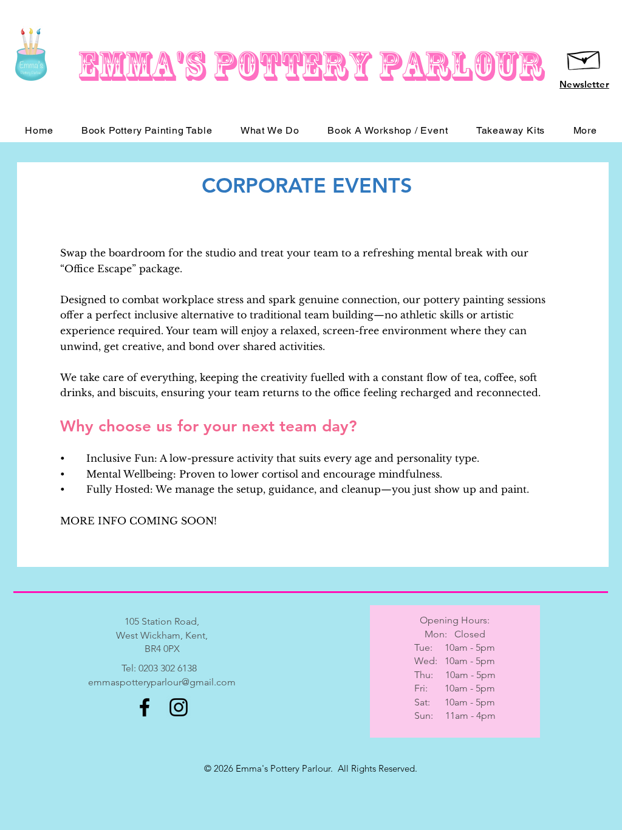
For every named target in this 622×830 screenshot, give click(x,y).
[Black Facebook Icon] (144, 707)
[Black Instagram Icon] (178, 707)
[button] (585, 130)
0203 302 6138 (167, 668)
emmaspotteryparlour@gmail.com (162, 682)
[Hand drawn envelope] (584, 57)
